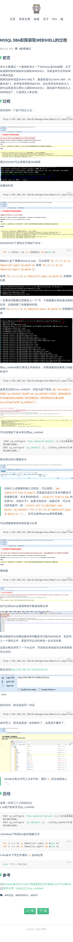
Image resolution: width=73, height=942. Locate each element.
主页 (12, 19)
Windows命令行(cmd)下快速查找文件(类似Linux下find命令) (37, 884)
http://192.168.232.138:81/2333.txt (29, 670)
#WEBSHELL (22, 895)
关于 (46, 19)
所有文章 (24, 19)
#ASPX (34, 895)
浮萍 (43, 929)
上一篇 (30, 910)
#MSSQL (9, 895)
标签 (37, 19)
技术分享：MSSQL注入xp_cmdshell (23, 888)
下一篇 (43, 910)
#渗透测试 (25, 49)
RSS (54, 19)
